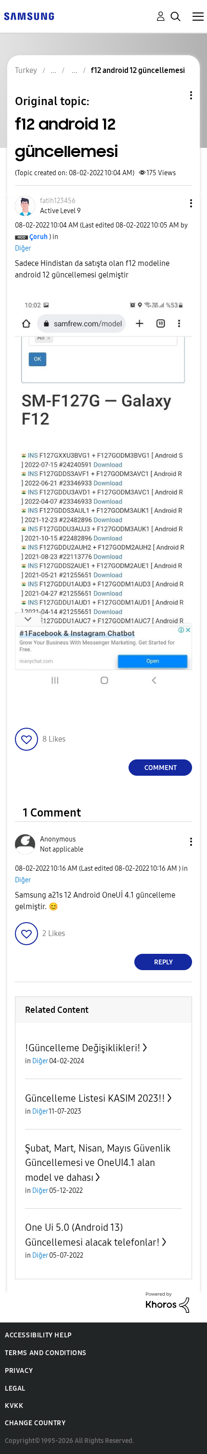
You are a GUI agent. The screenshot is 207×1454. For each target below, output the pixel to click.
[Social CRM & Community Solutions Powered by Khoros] (167, 1302)
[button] (175, 203)
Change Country (35, 1423)
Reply (163, 962)
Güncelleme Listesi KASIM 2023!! (95, 1098)
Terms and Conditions (46, 1353)
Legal (15, 1388)
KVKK (14, 1406)
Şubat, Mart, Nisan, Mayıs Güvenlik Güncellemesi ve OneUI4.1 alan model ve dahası (97, 1162)
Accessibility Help (38, 1335)
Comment (160, 768)
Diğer (23, 248)
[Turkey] (29, 15)
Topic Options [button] (174, 95)
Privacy (19, 1371)
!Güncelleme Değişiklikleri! (83, 1048)
